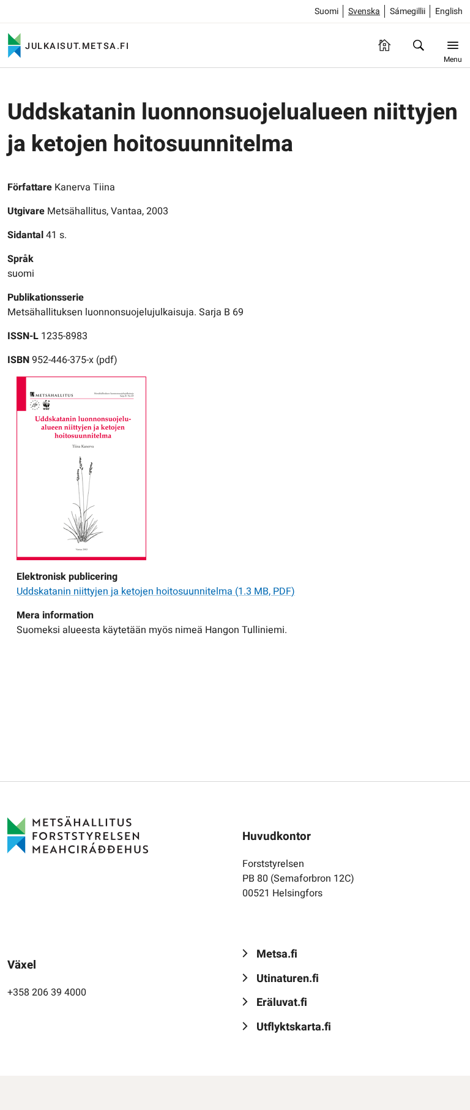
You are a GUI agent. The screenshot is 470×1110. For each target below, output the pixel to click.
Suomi (326, 11)
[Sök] (418, 45)
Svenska (364, 11)
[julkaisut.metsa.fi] (77, 835)
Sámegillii (407, 11)
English (449, 11)
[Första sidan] (384, 45)
